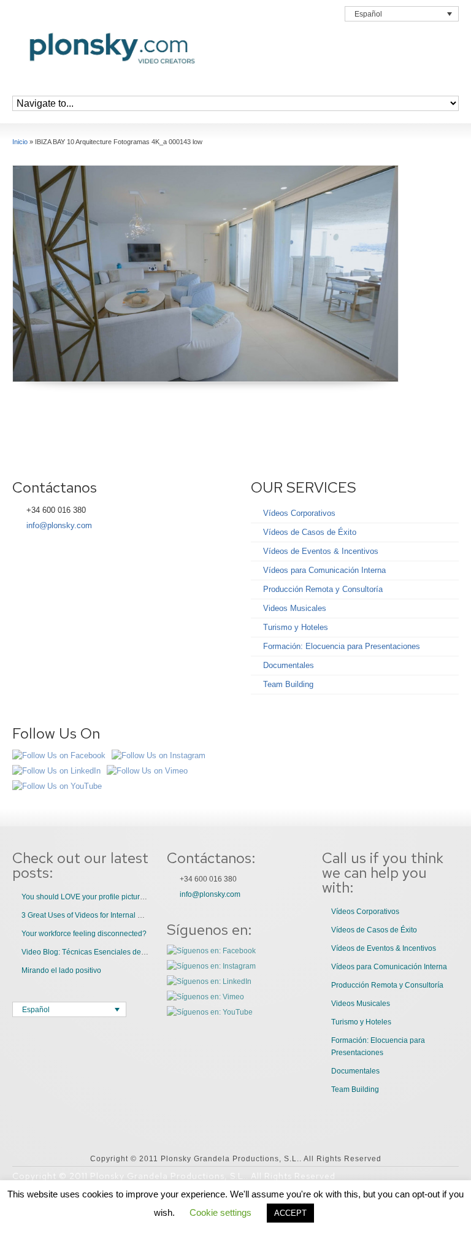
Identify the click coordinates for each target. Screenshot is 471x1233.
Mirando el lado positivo (61, 970)
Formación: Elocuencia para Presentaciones (341, 646)
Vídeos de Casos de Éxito (309, 532)
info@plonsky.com (59, 525)
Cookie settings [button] (220, 1212)
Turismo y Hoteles (295, 627)
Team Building (288, 684)
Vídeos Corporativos (299, 513)
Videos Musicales (294, 608)
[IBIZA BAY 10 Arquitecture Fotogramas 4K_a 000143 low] (205, 273)
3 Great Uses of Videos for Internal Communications (107, 915)
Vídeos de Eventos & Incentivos (320, 551)
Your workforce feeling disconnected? (84, 933)
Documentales (288, 665)
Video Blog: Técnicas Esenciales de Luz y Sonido (103, 952)
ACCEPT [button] (290, 1213)
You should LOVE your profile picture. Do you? (99, 897)
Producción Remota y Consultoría (323, 589)
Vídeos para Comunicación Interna (324, 570)
